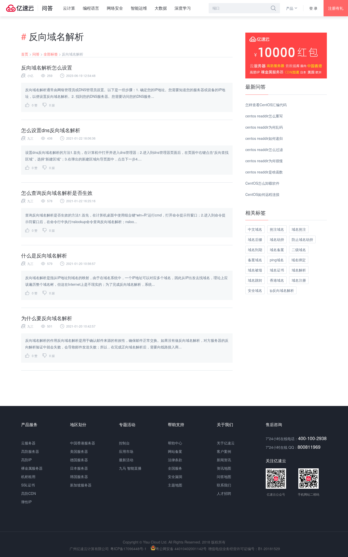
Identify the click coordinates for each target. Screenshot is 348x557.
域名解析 (299, 270)
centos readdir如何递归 (264, 138)
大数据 (161, 8)
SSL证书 (28, 484)
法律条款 (175, 459)
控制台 (124, 442)
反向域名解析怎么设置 (46, 67)
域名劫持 (277, 239)
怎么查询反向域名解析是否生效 (56, 192)
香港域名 (277, 280)
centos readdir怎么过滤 (264, 149)
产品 (289, 8)
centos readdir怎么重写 (264, 115)
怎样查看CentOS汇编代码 (266, 104)
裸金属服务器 (32, 468)
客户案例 (224, 451)
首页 (24, 54)
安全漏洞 (175, 476)
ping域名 (277, 259)
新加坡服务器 (80, 484)
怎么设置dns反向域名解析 (50, 130)
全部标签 (51, 54)
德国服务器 (79, 459)
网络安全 (115, 8)
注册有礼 (335, 8)
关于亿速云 (226, 442)
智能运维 (139, 8)
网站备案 (175, 451)
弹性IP (26, 501)
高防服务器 (30, 451)
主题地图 (175, 484)
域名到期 (255, 249)
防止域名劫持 (302, 239)
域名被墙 (255, 270)
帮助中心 (175, 442)
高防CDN (28, 493)
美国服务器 (79, 451)
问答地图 (224, 476)
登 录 (313, 8)
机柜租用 (28, 476)
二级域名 (299, 249)
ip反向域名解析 (282, 290)
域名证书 (277, 270)
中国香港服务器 (82, 442)
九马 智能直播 (130, 468)
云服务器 (28, 442)
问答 (35, 54)
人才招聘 (224, 493)
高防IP (26, 459)
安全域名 (255, 290)
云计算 (69, 8)
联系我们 (224, 484)
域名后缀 (255, 239)
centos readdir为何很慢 (264, 160)
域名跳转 (255, 280)
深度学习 (183, 8)
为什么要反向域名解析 (46, 318)
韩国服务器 (79, 476)
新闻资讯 (224, 459)
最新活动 (126, 459)
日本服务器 (79, 468)
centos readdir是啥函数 (264, 171)
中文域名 (255, 229)
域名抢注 (299, 229)
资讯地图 (224, 468)
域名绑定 (298, 259)
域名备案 (277, 249)
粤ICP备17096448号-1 (128, 548)
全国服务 (175, 468)
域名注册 (299, 280)
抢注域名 (277, 229)
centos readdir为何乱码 (264, 127)
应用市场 (126, 451)
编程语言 (91, 8)
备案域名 (255, 259)
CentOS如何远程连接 (262, 194)
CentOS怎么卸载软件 (262, 183)
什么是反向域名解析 (44, 255)
